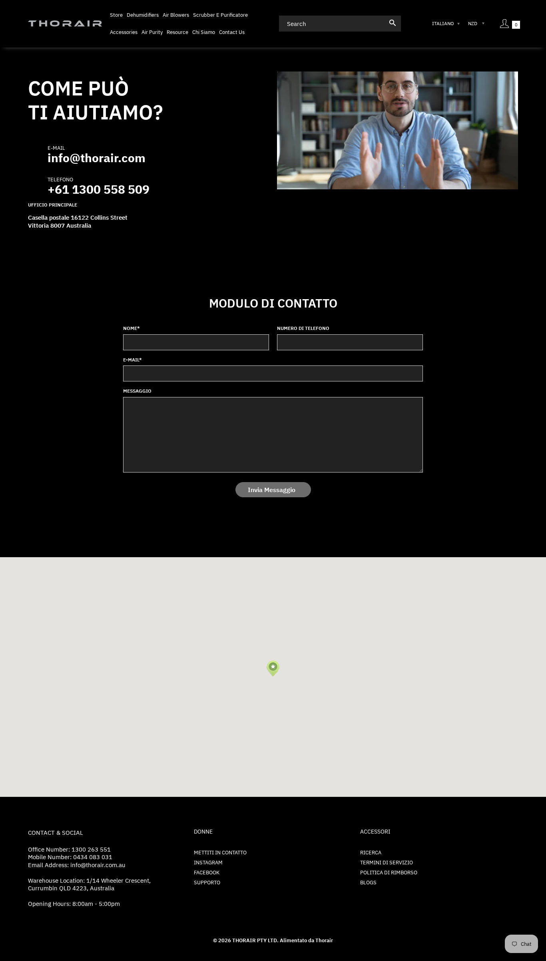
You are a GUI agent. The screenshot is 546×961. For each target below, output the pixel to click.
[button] (272, 668)
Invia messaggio (271, 490)
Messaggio (137, 391)
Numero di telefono (303, 328)
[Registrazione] (504, 24)
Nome (131, 328)
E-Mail (132, 360)
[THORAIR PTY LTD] (65, 23)
